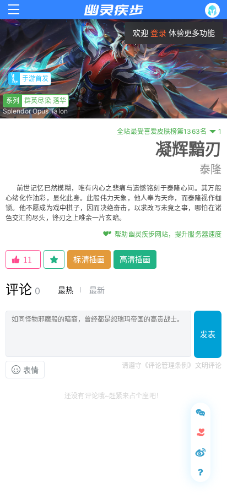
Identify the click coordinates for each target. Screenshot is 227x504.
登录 (158, 32)
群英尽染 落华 (36, 100)
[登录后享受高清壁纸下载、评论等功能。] (214, 10)
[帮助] (200, 472)
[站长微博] (200, 452)
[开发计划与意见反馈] (200, 412)
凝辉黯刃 (188, 149)
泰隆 (210, 169)
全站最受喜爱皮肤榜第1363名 (169, 131)
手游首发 (35, 78)
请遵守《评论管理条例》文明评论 (172, 365)
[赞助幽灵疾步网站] (200, 432)
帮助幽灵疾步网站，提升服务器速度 (168, 234)
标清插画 (88, 259)
